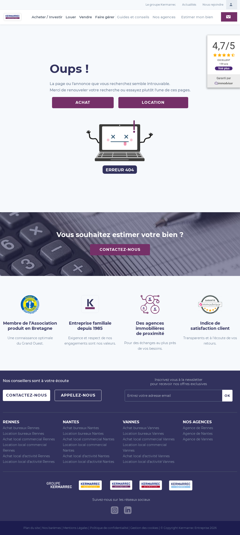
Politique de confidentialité (109, 528)
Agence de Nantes (198, 433)
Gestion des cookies (144, 528)
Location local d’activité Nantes (88, 462)
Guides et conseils (133, 17)
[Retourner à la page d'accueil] (12, 17)
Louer (71, 17)
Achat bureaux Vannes (141, 428)
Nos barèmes (51, 528)
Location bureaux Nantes (83, 433)
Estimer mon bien (197, 17)
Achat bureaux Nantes (81, 428)
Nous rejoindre (212, 4)
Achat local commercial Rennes (29, 439)
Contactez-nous (120, 249)
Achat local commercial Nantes (88, 439)
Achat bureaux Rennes (21, 428)
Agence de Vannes (198, 439)
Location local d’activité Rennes (29, 462)
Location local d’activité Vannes (148, 462)
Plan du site (31, 528)
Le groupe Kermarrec (161, 4)
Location (153, 102)
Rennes (11, 422)
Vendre (85, 17)
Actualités (189, 4)
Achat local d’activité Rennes (26, 456)
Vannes (131, 422)
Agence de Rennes (198, 428)
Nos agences (164, 17)
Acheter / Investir (47, 17)
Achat (82, 102)
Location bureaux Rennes (23, 433)
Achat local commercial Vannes (149, 439)
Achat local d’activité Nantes (86, 456)
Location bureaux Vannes (143, 433)
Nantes (71, 422)
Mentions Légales (75, 528)
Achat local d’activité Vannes (146, 456)
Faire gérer (104, 17)
